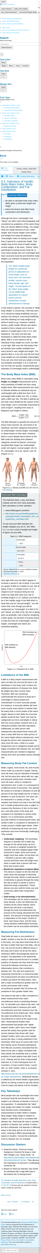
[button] (7, 136)
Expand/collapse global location (39, 175)
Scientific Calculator (11, 121)
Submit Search (6, 47)
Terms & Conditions (18, 1240)
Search (4, 1250)
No (13, 1214)
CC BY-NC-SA (6, 1185)
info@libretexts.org (9, 1244)
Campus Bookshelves (28, 176)
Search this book (6, 40)
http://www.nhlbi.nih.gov (11, 574)
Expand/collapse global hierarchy (3, 176)
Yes (5, 1214)
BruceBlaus (7, 490)
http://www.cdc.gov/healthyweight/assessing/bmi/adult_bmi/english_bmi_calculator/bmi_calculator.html (21, 516)
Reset (3, 62)
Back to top (5, 1195)
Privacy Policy (6, 1240)
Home (11, 176)
